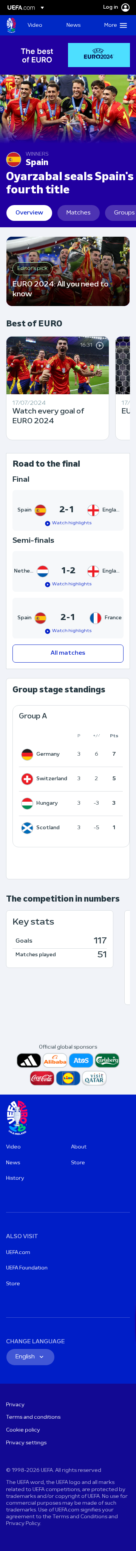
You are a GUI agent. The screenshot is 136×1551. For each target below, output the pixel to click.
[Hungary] (28, 804)
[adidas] (29, 1060)
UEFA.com (18, 1252)
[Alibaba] (55, 1060)
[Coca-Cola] (42, 1078)
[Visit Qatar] (94, 1078)
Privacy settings (26, 1443)
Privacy (15, 1404)
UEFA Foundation (27, 1268)
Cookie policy (23, 1430)
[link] (35, 25)
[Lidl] (68, 1078)
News (13, 1163)
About (79, 1147)
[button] (113, 25)
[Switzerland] (28, 779)
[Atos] (81, 1060)
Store (78, 1163)
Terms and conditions (33, 1417)
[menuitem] (41, 25)
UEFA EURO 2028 (11, 25)
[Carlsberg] (107, 1060)
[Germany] (28, 755)
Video (13, 1147)
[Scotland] (28, 828)
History (15, 1178)
